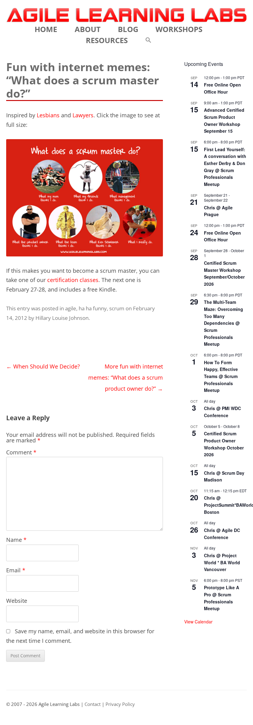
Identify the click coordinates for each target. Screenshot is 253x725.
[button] (148, 40)
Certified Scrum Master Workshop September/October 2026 (224, 273)
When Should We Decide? (43, 366)
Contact (93, 704)
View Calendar (198, 621)
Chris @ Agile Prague (218, 211)
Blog (128, 29)
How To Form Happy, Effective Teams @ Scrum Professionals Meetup (221, 376)
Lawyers (83, 115)
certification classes (72, 280)
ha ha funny (93, 308)
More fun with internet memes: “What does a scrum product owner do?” (125, 377)
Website (16, 600)
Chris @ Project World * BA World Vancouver (222, 562)
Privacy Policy (120, 704)
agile (70, 308)
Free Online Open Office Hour (222, 88)
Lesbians (48, 115)
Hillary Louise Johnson (62, 317)
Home (46, 29)
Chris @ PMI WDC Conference (222, 411)
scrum (116, 308)
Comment (21, 452)
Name (16, 539)
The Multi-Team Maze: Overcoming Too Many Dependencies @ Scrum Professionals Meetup (223, 323)
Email (15, 570)
